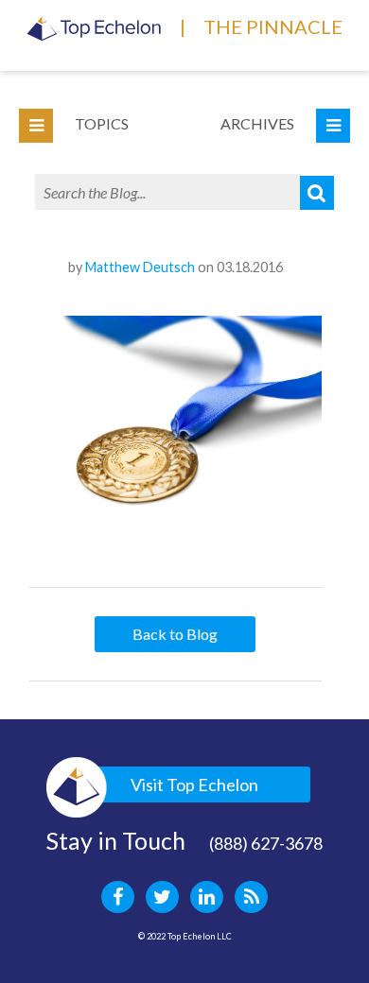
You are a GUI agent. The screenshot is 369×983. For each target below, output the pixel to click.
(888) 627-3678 (266, 843)
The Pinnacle (273, 26)
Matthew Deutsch (140, 267)
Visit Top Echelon (194, 784)
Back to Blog (175, 634)
